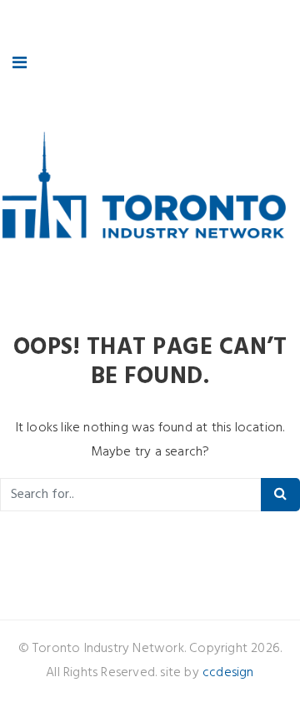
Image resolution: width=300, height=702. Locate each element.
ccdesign (228, 673)
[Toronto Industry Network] (144, 190)
